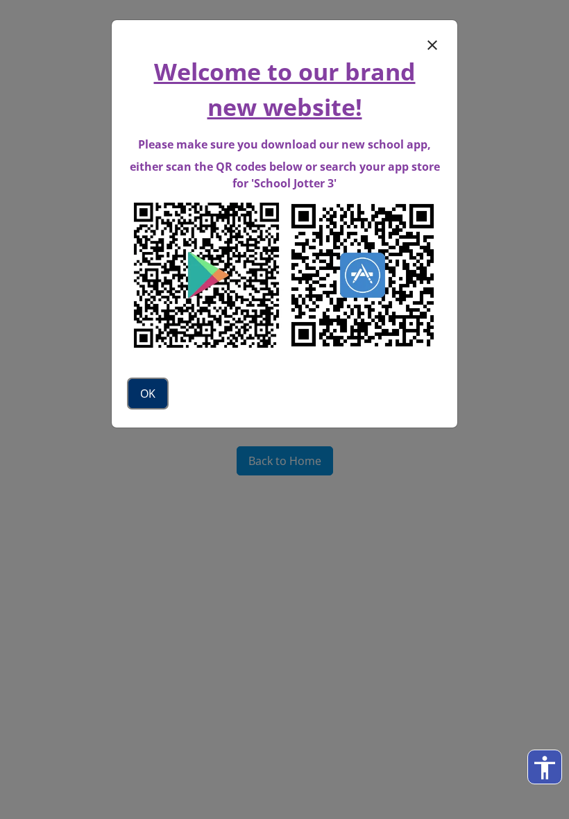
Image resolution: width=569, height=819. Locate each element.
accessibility (545, 768)
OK (147, 393)
